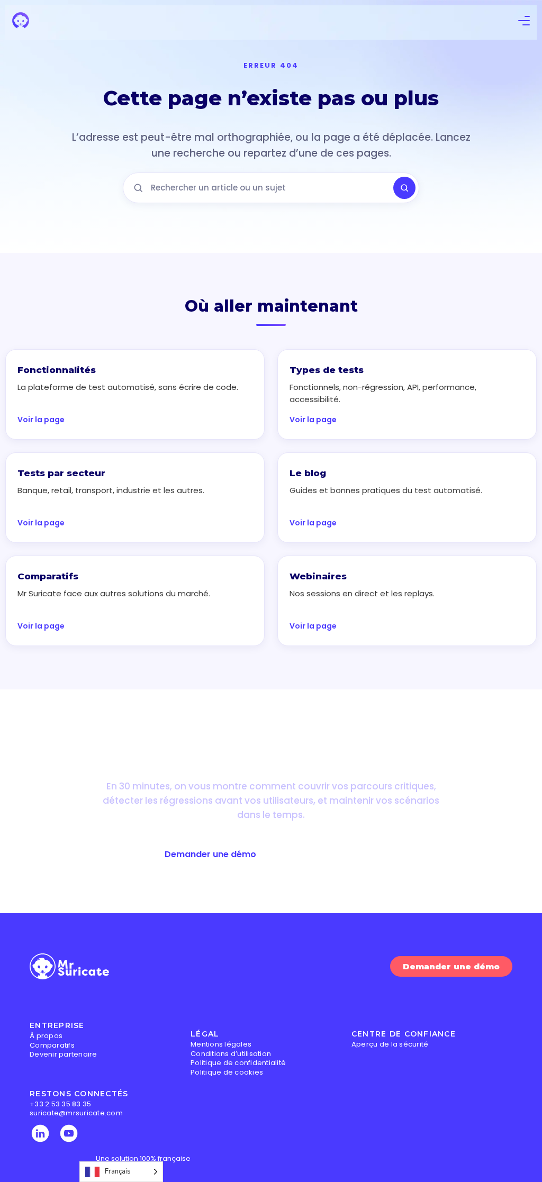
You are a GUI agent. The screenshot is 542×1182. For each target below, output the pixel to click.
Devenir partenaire (63, 1054)
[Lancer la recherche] (404, 188)
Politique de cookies (227, 1072)
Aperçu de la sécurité (389, 1044)
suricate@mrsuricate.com (76, 1113)
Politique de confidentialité (238, 1063)
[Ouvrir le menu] (524, 22)
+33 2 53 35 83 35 (60, 1104)
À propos (46, 1036)
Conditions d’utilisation (231, 1054)
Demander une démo (210, 854)
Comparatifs (52, 1045)
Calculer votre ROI (338, 854)
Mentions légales (221, 1044)
